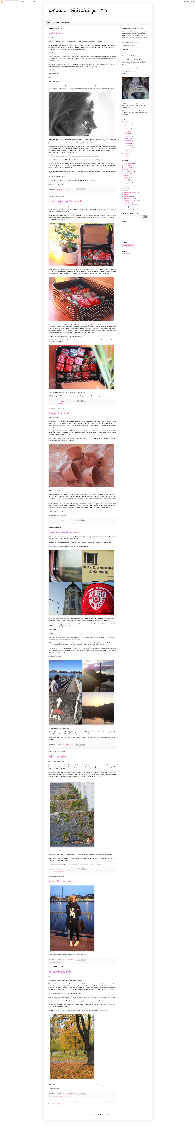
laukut (125, 188)
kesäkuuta (128, 138)
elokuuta (127, 133)
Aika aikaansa (56, 33)
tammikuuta (128, 150)
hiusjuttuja (126, 173)
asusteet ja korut (128, 169)
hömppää (126, 175)
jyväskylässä (127, 178)
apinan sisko (127, 167)
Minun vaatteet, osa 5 (61, 881)
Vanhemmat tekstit (110, 1101)
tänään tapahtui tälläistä (77, 747)
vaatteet (58, 962)
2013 (125, 153)
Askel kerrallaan (57, 757)
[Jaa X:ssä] (81, 189)
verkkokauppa (127, 209)
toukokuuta (128, 140)
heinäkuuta (128, 136)
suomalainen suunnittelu (130, 200)
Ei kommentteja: (69, 869)
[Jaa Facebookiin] (83, 189)
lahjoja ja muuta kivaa (130, 186)
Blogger (109, 1115)
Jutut (48, 22)
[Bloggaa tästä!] (79, 189)
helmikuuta (128, 148)
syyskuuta (128, 131)
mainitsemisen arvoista (130, 192)
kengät (125, 180)
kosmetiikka (127, 182)
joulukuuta (128, 124)
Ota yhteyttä (66, 22)
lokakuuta (128, 129)
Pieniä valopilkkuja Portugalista (65, 201)
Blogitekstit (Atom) (57, 1104)
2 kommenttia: (69, 401)
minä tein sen (127, 196)
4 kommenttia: (69, 520)
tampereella (127, 202)
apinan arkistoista (128, 165)
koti (57, 403)
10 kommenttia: (69, 189)
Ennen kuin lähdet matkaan (63, 532)
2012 (125, 155)
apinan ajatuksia (60, 191)
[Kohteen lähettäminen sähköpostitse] (77, 189)
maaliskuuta (128, 145)
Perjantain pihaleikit (59, 972)
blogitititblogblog (128, 171)
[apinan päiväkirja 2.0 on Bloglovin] (128, 246)
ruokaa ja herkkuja (129, 198)
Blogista (56, 22)
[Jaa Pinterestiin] (85, 189)
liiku (125, 190)
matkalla (60, 403)
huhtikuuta (128, 143)
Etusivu (77, 1101)
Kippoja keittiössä (58, 413)
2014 (125, 121)
